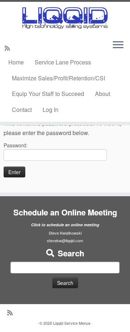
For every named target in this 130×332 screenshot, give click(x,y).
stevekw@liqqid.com (65, 240)
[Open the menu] (118, 45)
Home (16, 62)
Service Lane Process (63, 62)
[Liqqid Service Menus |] (65, 17)
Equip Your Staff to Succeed (48, 93)
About (102, 93)
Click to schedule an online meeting (65, 224)
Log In (50, 109)
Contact (22, 109)
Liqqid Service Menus (72, 323)
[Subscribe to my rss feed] (8, 48)
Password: (15, 145)
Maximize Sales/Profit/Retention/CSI (58, 78)
